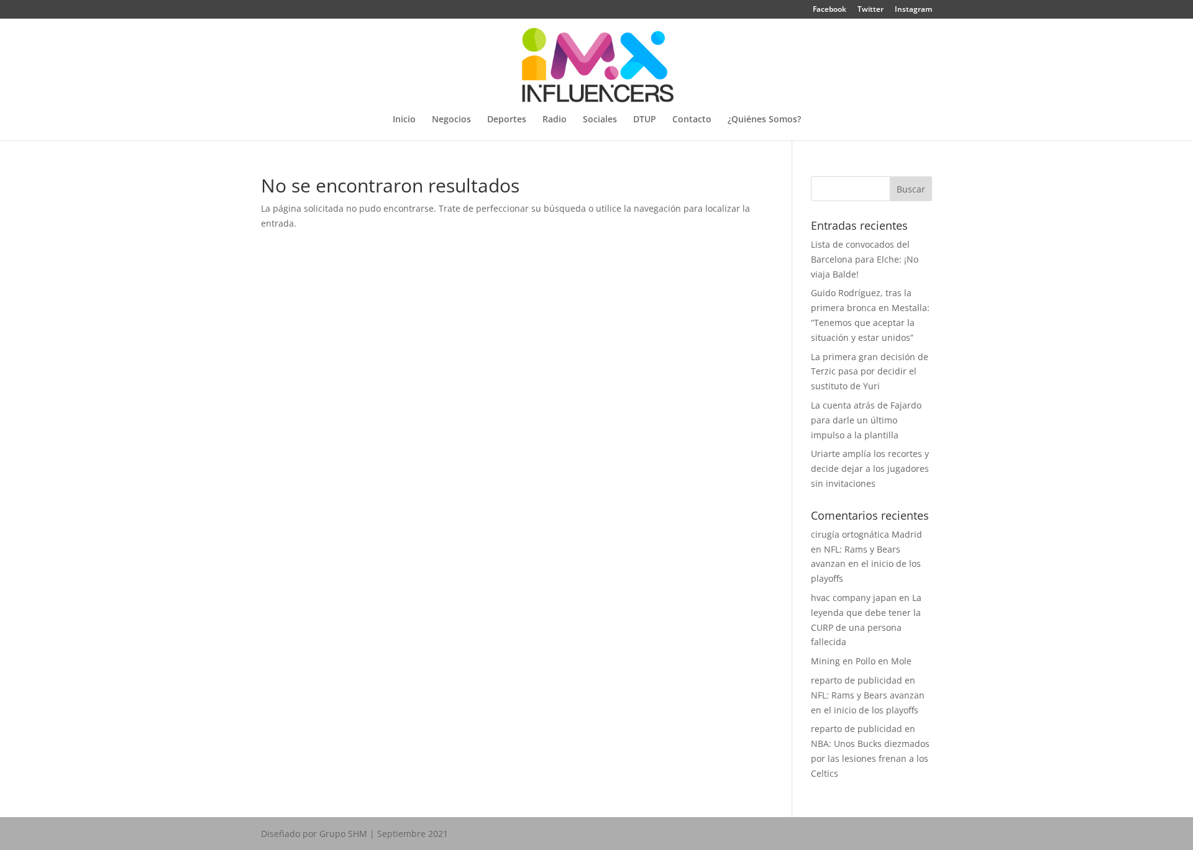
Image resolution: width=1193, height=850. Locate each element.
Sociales (600, 120)
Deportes (506, 120)
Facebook (829, 10)
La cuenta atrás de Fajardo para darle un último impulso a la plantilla (866, 420)
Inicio (404, 120)
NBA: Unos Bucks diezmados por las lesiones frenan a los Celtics (870, 758)
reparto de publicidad (856, 680)
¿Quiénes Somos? (764, 120)
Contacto (691, 120)
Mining (825, 661)
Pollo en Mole (884, 661)
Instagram (913, 10)
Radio (554, 120)
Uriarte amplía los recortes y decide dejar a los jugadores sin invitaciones (870, 468)
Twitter (870, 10)
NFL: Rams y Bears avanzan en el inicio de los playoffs (866, 564)
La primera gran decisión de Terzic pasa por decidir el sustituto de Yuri (869, 371)
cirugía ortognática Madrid (866, 534)
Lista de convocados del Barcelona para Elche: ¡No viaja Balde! (864, 259)
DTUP (644, 120)
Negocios (451, 120)
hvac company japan (854, 598)
